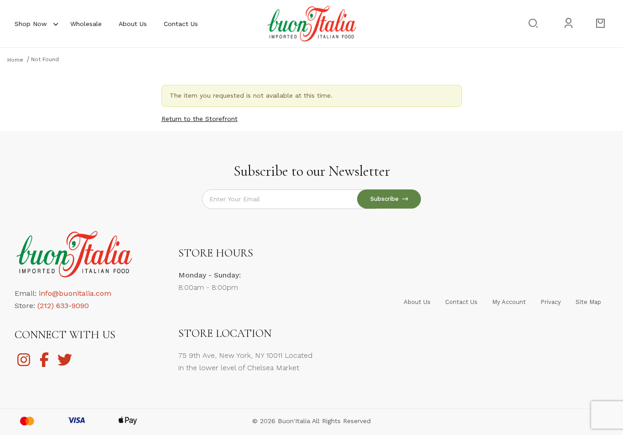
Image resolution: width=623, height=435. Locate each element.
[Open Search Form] (532, 23)
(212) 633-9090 (63, 305)
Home (15, 60)
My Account (509, 302)
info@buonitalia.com (75, 293)
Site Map (588, 302)
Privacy (550, 302)
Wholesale (86, 23)
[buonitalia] (311, 23)
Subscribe (386, 198)
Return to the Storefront (199, 118)
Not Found (45, 59)
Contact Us (181, 23)
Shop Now (31, 23)
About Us (133, 23)
